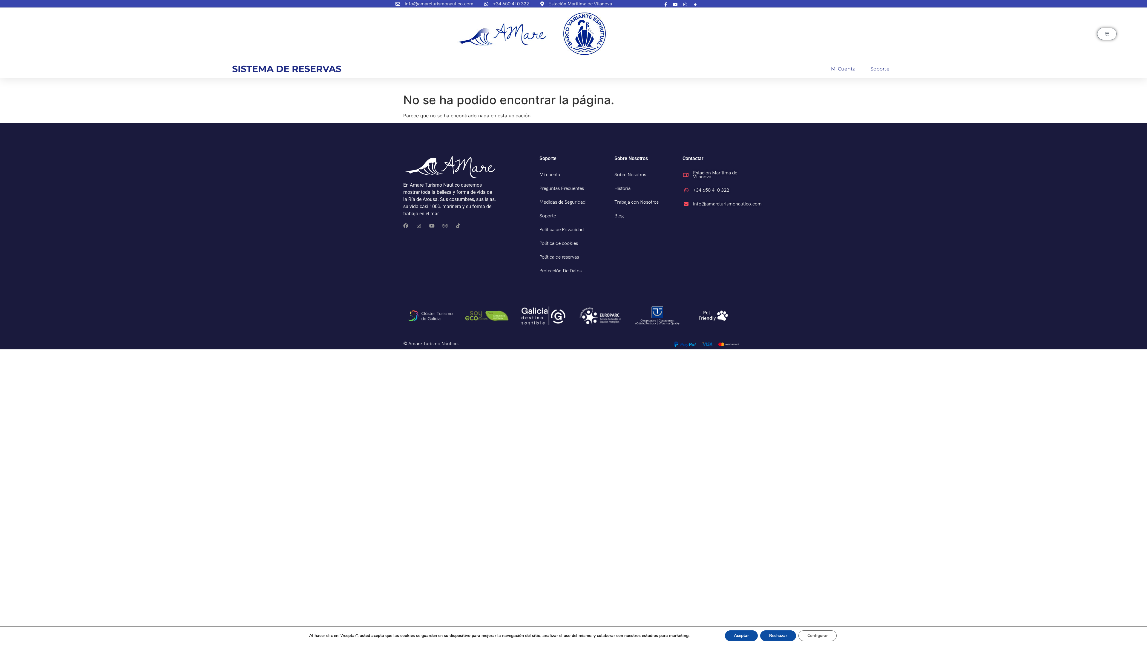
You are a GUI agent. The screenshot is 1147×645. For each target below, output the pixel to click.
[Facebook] (405, 225)
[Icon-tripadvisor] (445, 225)
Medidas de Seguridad (562, 202)
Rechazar (778, 635)
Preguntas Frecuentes (561, 188)
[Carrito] (1107, 34)
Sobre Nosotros (630, 175)
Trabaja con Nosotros (636, 202)
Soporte (880, 69)
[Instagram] (418, 225)
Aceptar (741, 635)
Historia (622, 188)
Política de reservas (559, 257)
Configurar (817, 635)
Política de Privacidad (561, 230)
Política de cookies (558, 243)
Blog (619, 216)
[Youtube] (432, 225)
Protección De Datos (560, 271)
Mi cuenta (843, 69)
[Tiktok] (458, 225)
